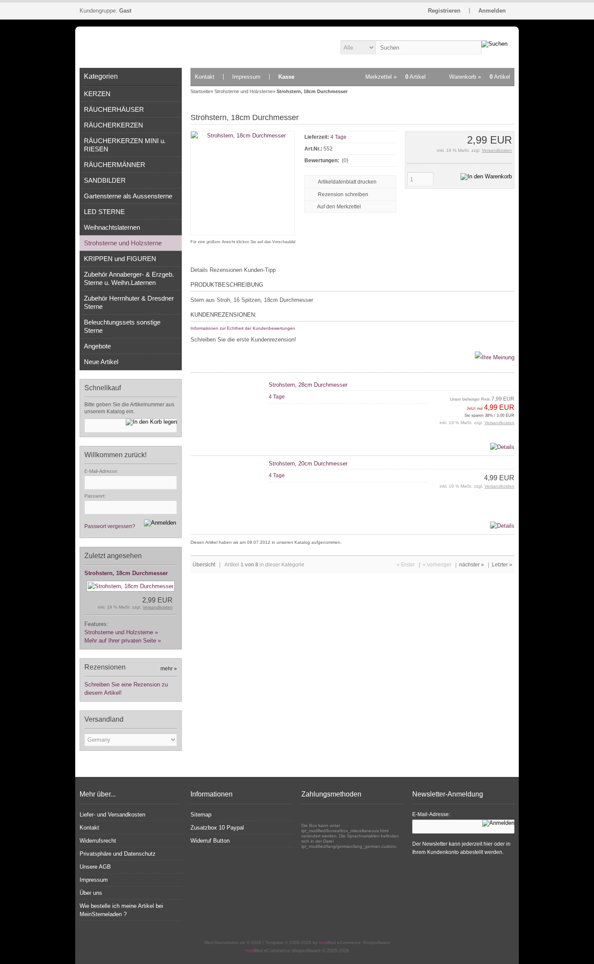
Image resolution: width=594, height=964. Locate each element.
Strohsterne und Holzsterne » (121, 632)
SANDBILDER (105, 180)
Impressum (246, 77)
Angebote (97, 346)
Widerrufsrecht (98, 840)
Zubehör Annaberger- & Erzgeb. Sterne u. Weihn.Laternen (129, 278)
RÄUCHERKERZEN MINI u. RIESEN (125, 145)
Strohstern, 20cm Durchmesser (308, 463)
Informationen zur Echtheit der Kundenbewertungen (242, 328)
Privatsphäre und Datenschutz (118, 853)
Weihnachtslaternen (112, 227)
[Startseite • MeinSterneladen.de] (131, 47)
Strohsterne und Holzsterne (123, 243)
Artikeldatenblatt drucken (347, 182)
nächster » (471, 565)
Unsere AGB (95, 867)
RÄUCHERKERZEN (113, 125)
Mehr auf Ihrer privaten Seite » (122, 640)
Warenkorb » (479, 77)
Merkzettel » (395, 77)
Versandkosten (158, 607)
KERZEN (97, 93)
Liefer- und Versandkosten (112, 814)
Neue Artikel (101, 361)
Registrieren (444, 10)
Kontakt (204, 77)
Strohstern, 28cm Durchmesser (308, 385)
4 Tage (338, 137)
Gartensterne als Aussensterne (128, 196)
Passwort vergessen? (109, 526)
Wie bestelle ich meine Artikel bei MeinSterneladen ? (121, 910)
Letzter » (502, 565)
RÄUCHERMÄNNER (114, 164)
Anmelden (492, 10)
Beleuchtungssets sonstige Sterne (122, 326)
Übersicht (204, 565)
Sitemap (200, 814)
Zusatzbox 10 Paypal (217, 827)
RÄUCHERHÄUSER (114, 109)
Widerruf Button (210, 840)
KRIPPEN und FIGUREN (120, 258)
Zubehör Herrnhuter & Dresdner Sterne (129, 302)
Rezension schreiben (343, 194)
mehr (168, 669)
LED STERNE (104, 211)
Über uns (91, 893)
